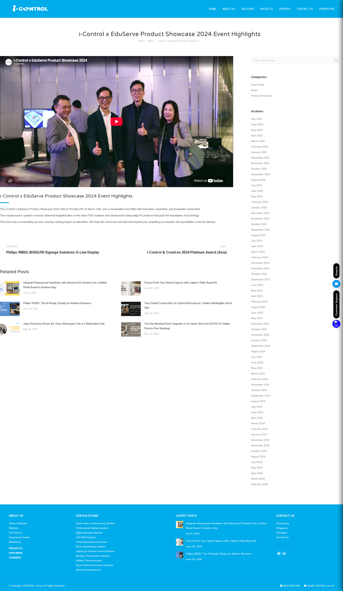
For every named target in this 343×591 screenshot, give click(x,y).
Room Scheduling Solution (91, 546)
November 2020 (260, 334)
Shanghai (281, 532)
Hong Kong (282, 523)
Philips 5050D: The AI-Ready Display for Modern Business (57, 303)
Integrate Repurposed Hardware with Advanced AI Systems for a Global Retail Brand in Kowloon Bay (65, 285)
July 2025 (256, 185)
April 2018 (257, 473)
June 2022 (257, 312)
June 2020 (257, 362)
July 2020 (256, 356)
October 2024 (259, 224)
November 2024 (260, 218)
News (254, 90)
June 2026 (257, 124)
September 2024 (260, 229)
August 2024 (258, 235)
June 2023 (257, 285)
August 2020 (258, 351)
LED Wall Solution (86, 537)
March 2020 (258, 373)
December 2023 (260, 262)
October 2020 (259, 340)
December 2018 (260, 440)
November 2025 (260, 163)
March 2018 (258, 478)
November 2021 (260, 323)
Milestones (15, 541)
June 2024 (257, 246)
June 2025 (257, 190)
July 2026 (256, 118)
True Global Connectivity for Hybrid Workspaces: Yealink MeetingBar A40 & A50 (188, 305)
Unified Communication (89, 560)
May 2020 (256, 368)
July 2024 (256, 240)
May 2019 (256, 417)
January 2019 (259, 434)
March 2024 (258, 251)
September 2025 (260, 174)
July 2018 (256, 462)
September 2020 (260, 345)
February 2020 (259, 379)
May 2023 (256, 290)
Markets (13, 528)
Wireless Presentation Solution (93, 555)
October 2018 (259, 451)
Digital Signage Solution (89, 532)
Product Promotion (261, 95)
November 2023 (260, 268)
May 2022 (256, 318)
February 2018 (259, 484)
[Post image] (10, 288)
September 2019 (260, 395)
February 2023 (259, 301)
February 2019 (259, 428)
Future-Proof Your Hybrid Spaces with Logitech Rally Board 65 (180, 282)
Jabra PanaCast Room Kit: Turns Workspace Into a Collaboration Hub (64, 323)
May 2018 (256, 467)
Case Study (257, 84)
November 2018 (260, 445)
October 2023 (259, 273)
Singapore (282, 528)
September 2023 (260, 279)
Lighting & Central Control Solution (95, 551)
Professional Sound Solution (92, 541)
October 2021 (259, 329)
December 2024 (260, 213)
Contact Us (282, 537)
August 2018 (258, 456)
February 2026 (259, 146)
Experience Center (19, 537)
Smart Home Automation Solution (94, 565)
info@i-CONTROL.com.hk (320, 585)
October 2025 (259, 168)
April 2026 (257, 135)
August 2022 (258, 307)
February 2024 (259, 257)
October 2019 (259, 390)
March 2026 (258, 141)
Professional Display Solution (92, 528)
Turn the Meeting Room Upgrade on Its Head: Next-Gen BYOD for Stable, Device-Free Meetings (187, 326)
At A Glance (15, 532)
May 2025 (256, 196)
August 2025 (258, 179)
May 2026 (256, 130)
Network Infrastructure (88, 569)
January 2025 (259, 207)
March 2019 (258, 423)
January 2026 (259, 152)
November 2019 (260, 384)
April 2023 (257, 296)
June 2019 (257, 412)
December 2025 (260, 157)
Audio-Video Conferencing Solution (95, 523)
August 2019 (258, 401)
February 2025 (259, 202)
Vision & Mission (18, 523)
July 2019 (256, 406)
